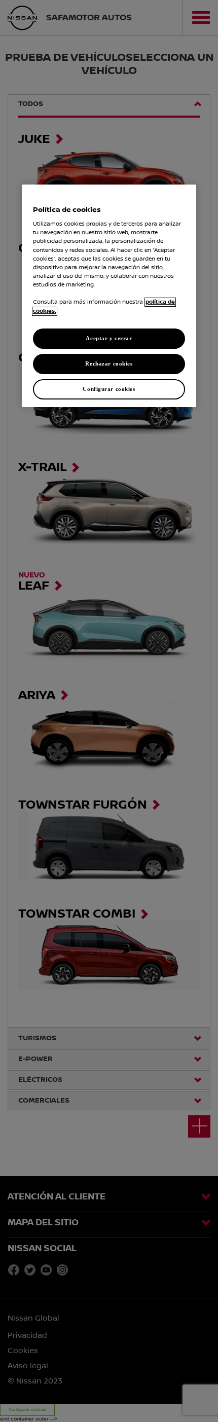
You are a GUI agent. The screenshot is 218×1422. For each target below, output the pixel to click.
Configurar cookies (109, 389)
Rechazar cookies (108, 363)
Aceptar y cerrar (109, 338)
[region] (109, 296)
